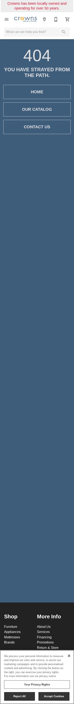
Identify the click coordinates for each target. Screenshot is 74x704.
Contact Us (37, 126)
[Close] (69, 655)
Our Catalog (37, 109)
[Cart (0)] (67, 19)
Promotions (45, 642)
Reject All (19, 696)
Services (43, 632)
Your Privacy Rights (37, 684)
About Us (44, 626)
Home (37, 91)
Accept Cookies (54, 696)
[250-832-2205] (56, 19)
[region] (37, 677)
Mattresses (12, 637)
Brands (9, 642)
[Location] (44, 19)
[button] (7, 19)
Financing (44, 637)
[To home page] (25, 19)
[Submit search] (63, 32)
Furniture (10, 626)
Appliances (12, 632)
